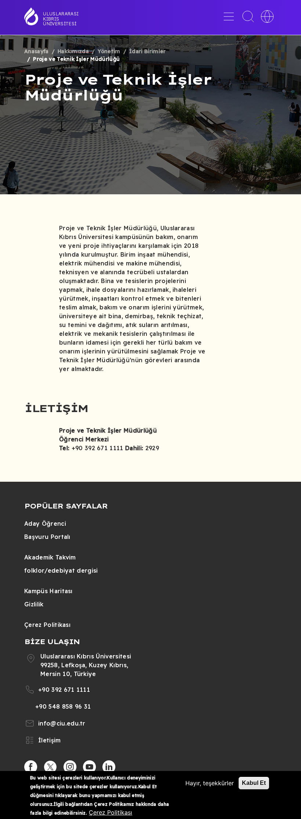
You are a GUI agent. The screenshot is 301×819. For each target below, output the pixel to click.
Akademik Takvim (50, 557)
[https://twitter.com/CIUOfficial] (50, 767)
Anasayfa (36, 51)
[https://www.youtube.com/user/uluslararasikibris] (89, 767)
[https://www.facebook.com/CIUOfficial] (30, 767)
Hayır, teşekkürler (209, 783)
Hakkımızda (73, 51)
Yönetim (109, 51)
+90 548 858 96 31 (63, 706)
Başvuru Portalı (47, 536)
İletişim (49, 740)
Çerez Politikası (47, 624)
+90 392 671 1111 (64, 689)
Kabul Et (254, 783)
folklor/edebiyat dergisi (61, 570)
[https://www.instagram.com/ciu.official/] (70, 767)
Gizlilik (34, 604)
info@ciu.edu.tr (62, 723)
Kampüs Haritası (48, 591)
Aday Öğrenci (45, 523)
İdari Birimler (147, 51)
